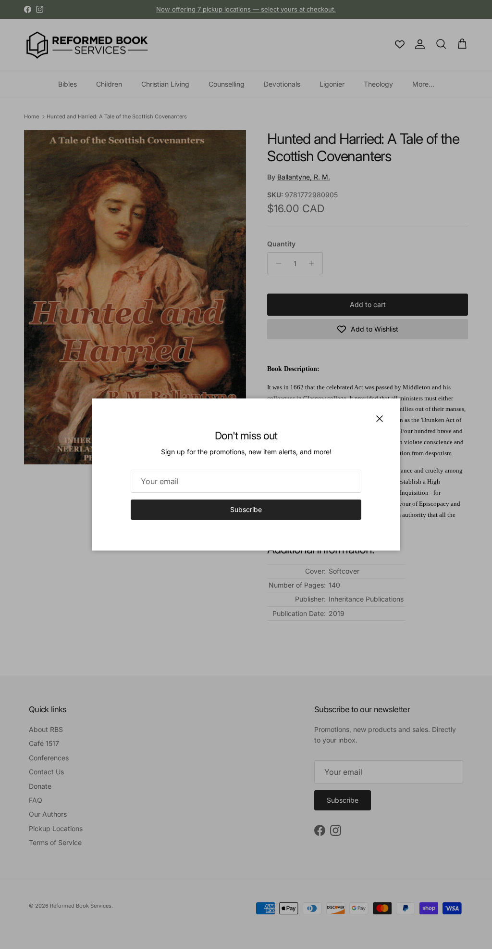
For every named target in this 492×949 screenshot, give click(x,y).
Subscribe (246, 509)
